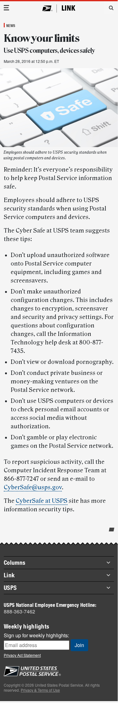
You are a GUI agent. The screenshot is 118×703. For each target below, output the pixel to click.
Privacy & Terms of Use (40, 690)
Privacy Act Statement (22, 655)
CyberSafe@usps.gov (33, 487)
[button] (109, 7)
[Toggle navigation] (6, 7)
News (10, 25)
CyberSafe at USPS (41, 500)
